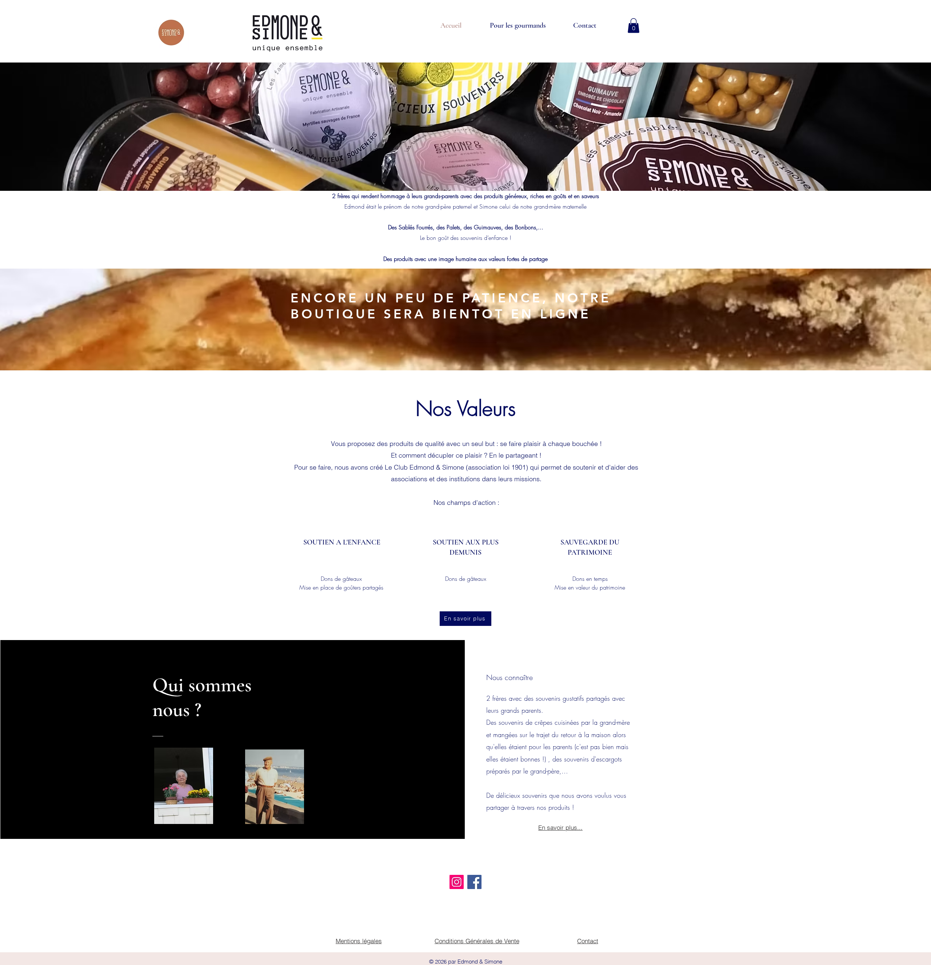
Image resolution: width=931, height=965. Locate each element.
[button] (633, 25)
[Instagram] (456, 882)
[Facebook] (474, 882)
